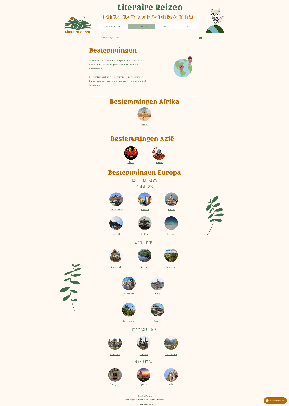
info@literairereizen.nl (144, 404)
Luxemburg (129, 321)
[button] (200, 37)
